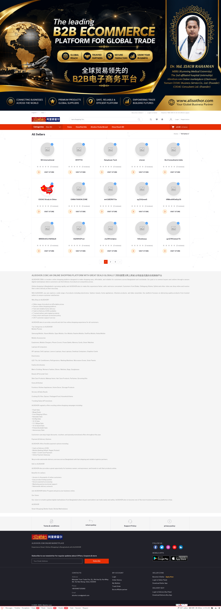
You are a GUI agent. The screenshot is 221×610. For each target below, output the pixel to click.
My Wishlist (116, 583)
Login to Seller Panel (160, 580)
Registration (185, 119)
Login (177, 119)
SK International (47, 160)
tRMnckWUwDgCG (173, 199)
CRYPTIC (79, 160)
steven (142, 160)
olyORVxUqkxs (110, 239)
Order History (117, 580)
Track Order (116, 586)
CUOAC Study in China (47, 199)
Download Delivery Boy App (162, 595)
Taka (42, 112)
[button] (162, 119)
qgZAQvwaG (142, 199)
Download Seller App (160, 583)
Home (69, 127)
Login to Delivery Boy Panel (162, 592)
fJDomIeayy (142, 239)
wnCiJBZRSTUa (110, 199)
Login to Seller (152, 113)
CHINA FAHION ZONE (79, 199)
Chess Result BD (118, 127)
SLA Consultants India (173, 160)
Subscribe (96, 561)
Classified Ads (81, 127)
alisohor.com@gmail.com (80, 595)
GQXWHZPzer (79, 239)
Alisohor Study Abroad (99, 127)
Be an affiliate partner (119, 589)
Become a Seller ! (137, 113)
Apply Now (169, 577)
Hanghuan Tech (110, 160)
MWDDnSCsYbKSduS (47, 239)
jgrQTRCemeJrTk (173, 239)
